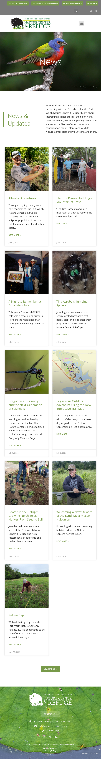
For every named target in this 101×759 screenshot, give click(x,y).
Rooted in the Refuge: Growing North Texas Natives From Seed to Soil (26, 515)
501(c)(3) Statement (50, 748)
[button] (76, 11)
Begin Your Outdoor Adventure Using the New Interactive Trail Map (73, 404)
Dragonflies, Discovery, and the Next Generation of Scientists (25, 404)
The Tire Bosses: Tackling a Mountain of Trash (74, 200)
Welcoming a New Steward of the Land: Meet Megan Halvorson (74, 515)
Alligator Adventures (22, 198)
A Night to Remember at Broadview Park (25, 303)
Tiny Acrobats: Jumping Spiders (71, 303)
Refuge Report (18, 615)
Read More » (15, 235)
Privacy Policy (50, 751)
